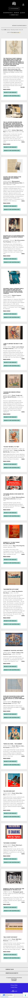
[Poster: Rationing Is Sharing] (14, 832)
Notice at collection (4, 996)
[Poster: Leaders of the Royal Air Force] (14, 639)
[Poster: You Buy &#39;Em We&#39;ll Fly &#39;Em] (14, 435)
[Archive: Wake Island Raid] (14, 111)
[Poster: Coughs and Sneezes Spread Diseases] (14, 381)
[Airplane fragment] (14, 277)
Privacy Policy (14, 979)
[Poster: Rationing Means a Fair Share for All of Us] (14, 483)
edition (7, 549)
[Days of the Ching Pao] (14, 531)
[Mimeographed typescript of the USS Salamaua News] (14, 166)
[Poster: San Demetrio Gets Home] (14, 578)
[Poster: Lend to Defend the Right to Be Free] (14, 332)
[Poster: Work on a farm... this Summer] (14, 733)
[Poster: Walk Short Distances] (14, 926)
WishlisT (17, 12)
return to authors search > (19, 25)
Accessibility (14, 980)
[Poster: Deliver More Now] (14, 780)
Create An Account (11, 973)
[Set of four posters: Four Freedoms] (14, 225)
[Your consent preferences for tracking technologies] (25, 995)
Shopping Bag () (8, 12)
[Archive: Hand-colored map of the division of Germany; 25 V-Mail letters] (14, 47)
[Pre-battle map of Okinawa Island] (14, 685)
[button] (13, 14)
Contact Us (9, 969)
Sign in (23, 12)
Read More (6, 89)
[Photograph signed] (14, 877)
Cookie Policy (14, 987)
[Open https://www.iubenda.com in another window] (15, 991)
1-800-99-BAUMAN (14, 8)
